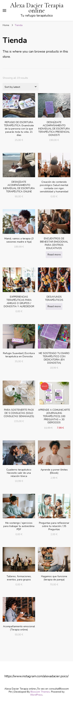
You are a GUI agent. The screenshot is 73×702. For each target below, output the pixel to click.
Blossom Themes (40, 691)
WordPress (36, 694)
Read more (54, 254)
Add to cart (19, 111)
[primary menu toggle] (4, 10)
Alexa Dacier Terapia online (36, 7)
